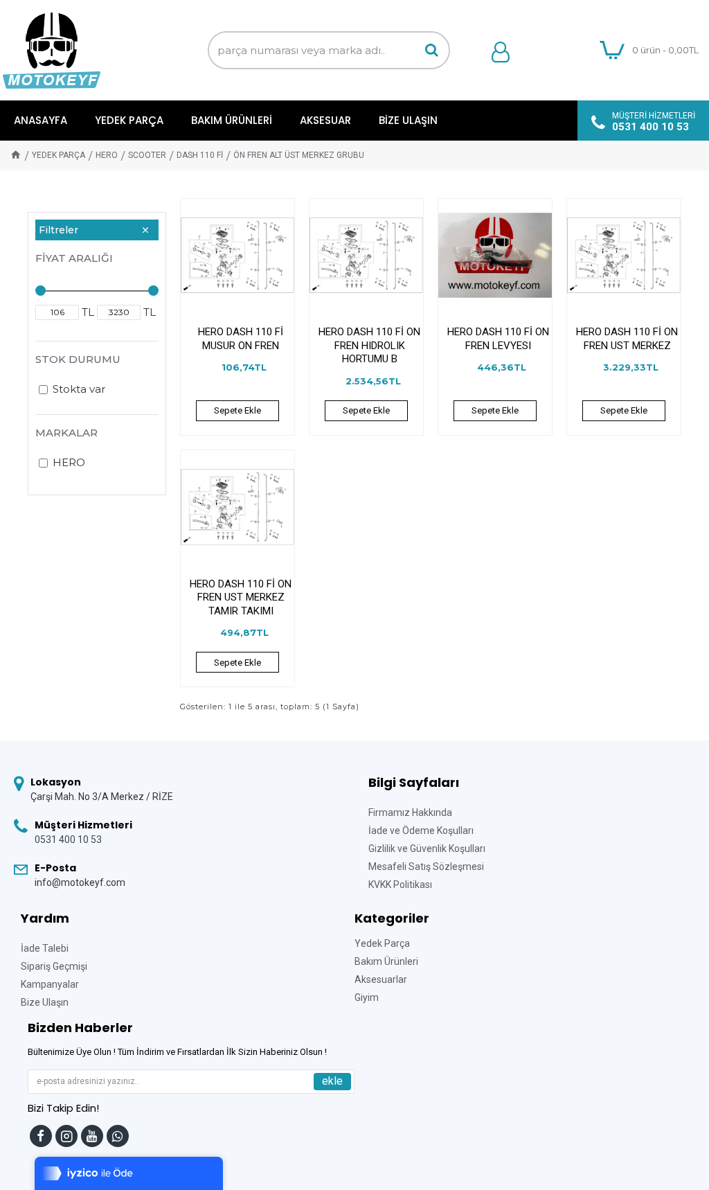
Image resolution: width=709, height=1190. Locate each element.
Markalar (66, 432)
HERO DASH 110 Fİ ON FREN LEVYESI (498, 339)
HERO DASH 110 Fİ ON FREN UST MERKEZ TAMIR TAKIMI (240, 597)
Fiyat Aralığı (74, 258)
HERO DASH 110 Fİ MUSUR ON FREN (240, 339)
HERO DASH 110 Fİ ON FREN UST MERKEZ (627, 339)
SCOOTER (147, 155)
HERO (107, 155)
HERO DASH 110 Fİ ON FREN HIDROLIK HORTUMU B (369, 345)
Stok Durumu (77, 359)
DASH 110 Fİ (200, 155)
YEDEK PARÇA (58, 155)
